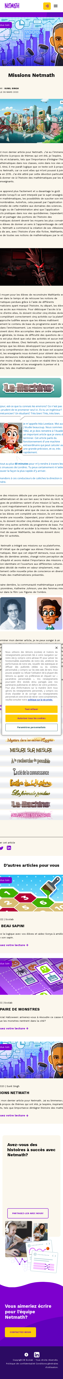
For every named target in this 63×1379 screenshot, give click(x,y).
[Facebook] (29, 1354)
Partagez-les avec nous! (27, 1213)
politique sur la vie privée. (40, 699)
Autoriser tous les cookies (32, 718)
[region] (31, 689)
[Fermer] (56, 648)
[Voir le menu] (56, 5)
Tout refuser (31, 709)
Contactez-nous (20, 1332)
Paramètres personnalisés (31, 727)
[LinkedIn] (36, 1354)
